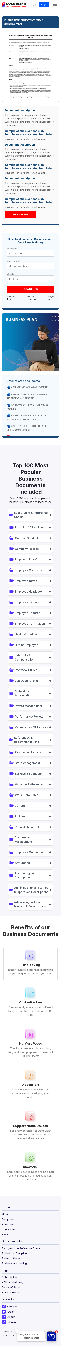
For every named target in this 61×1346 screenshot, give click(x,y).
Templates (8, 1219)
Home (5, 1214)
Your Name (12, 248)
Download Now (20, 214)
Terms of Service (12, 1287)
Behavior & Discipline (14, 1253)
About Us (7, 1224)
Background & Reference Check (21, 1248)
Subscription (9, 1277)
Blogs (5, 1234)
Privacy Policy (10, 1292)
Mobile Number (14, 261)
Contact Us (8, 1229)
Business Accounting (14, 1263)
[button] (34, 4)
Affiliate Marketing (12, 1282)
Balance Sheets (11, 1258)
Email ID (10, 273)
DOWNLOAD (30, 289)
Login (44, 4)
